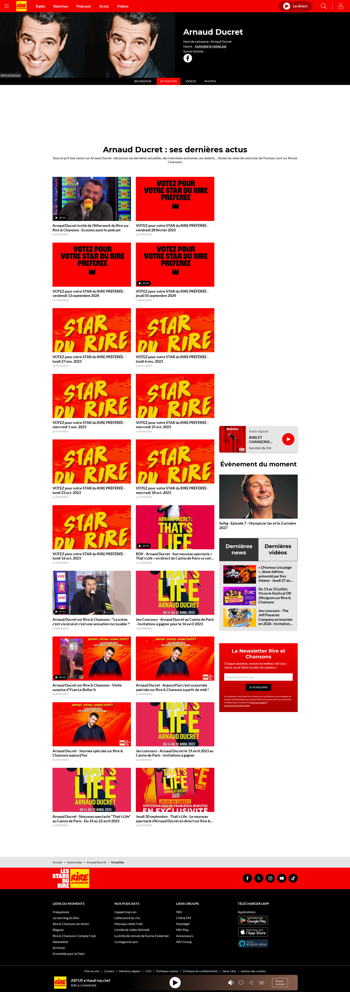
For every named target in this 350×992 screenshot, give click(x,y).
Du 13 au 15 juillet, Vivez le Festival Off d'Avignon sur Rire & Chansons (274, 595)
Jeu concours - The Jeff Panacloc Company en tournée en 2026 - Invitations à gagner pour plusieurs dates (275, 621)
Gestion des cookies (253, 971)
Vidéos (123, 6)
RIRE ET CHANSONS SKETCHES (259, 439)
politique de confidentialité (236, 705)
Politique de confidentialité (200, 971)
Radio (40, 6)
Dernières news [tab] (239, 549)
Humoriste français (210, 46)
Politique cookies (167, 971)
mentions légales (258, 702)
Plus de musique (280, 982)
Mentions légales (129, 971)
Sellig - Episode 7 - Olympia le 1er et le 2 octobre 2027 (257, 525)
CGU (148, 971)
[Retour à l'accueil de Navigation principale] (21, 6)
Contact (109, 971)
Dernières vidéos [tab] (278, 549)
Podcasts (83, 6)
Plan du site (91, 971)
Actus (104, 6)
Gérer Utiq (229, 971)
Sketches (60, 6)
